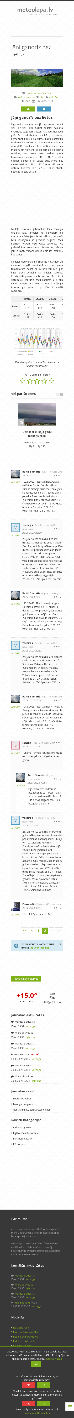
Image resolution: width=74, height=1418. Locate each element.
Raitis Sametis (31, 471)
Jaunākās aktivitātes (27, 1015)
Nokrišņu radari (21, 1327)
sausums (38, 93)
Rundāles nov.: (26, 1054)
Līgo (49, 93)
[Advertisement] (37, 26)
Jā (44, 1385)
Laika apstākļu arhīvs (24, 1341)
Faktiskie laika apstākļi (25, 1332)
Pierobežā (28, 904)
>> (59, 930)
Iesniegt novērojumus (26, 978)
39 (42, 96)
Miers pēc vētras (23, 1032)
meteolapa (54, 96)
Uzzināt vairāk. (54, 1358)
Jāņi (44, 93)
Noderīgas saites (22, 1345)
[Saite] (37, 414)
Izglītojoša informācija (25, 1133)
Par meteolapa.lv (22, 1138)
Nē (28, 1385)
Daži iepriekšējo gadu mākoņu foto (37, 434)
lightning (30, 1037)
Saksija (26, 742)
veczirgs (27, 525)
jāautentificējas (40, 947)
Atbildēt (15, 482)
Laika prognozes (26, 96)
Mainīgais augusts (24, 1021)
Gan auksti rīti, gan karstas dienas (31, 1109)
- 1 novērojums (54, 471)
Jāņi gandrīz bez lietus (32, 117)
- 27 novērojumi (46, 742)
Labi (36, 1364)
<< (24, 930)
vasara (30, 93)
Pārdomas (19, 1144)
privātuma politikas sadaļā (37, 1413)
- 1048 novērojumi (52, 904)
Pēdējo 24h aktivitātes (25, 1336)
